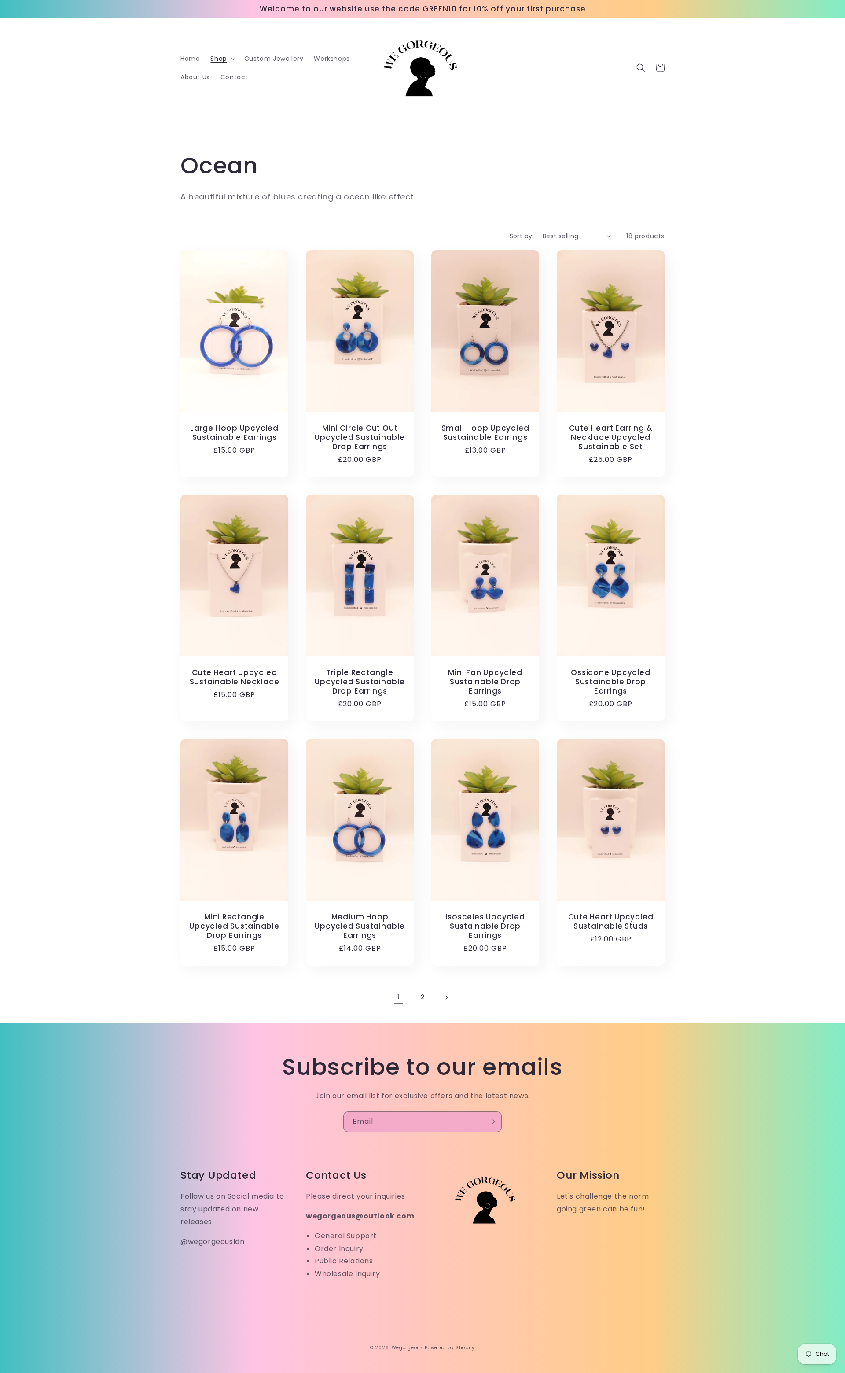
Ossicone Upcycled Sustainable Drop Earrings (610, 681)
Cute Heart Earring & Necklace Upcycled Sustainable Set (611, 437)
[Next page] (446, 997)
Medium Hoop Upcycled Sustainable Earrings (360, 926)
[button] (222, 58)
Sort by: (522, 236)
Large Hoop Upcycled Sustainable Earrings (234, 433)
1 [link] (398, 997)
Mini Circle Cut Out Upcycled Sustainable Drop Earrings (360, 437)
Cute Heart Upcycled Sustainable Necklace (234, 677)
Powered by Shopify (450, 1347)
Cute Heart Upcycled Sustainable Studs (611, 921)
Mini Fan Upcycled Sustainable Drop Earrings (485, 681)
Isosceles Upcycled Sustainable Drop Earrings (485, 926)
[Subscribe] (491, 1121)
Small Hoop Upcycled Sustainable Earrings (485, 433)
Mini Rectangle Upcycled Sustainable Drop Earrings (234, 926)
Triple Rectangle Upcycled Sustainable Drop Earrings (360, 681)
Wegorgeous (407, 1347)
